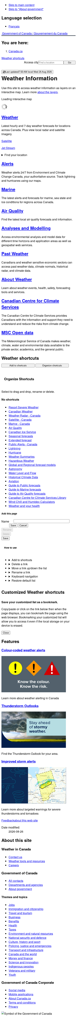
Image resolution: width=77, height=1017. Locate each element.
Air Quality (15, 428)
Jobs (12, 905)
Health (13, 925)
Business (14, 917)
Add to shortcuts (18, 365)
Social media (17, 990)
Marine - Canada (19, 424)
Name (5, 521)
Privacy (13, 1007)
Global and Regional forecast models (32, 465)
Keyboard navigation (25, 576)
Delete (6, 534)
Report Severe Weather (23, 407)
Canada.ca (16, 51)
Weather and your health (24, 506)
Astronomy (15, 469)
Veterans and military (22, 970)
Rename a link (21, 572)
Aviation (14, 481)
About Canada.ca (20, 998)
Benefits (14, 921)
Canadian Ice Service (22, 432)
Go (69, 62)
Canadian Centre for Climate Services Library (37, 498)
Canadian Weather (21, 411)
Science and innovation (23, 962)
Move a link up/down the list (29, 568)
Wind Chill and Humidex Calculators (32, 502)
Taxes (12, 929)
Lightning (14, 448)
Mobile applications (21, 994)
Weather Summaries (22, 456)
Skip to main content (21, 5)
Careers (14, 865)
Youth (12, 975)
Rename (7, 529)
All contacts (16, 881)
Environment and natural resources (31, 933)
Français (14, 26)
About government (20, 889)
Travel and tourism (20, 913)
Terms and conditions (22, 1002)
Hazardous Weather (21, 461)
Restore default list (23, 580)
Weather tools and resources (27, 861)
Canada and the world (23, 954)
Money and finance (21, 958)
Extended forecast (20, 440)
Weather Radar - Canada (24, 415)
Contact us (15, 857)
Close (6, 632)
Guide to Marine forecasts (25, 489)
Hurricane (15, 452)
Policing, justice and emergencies (30, 946)
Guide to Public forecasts (24, 485)
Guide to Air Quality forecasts (27, 493)
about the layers (47, 92)
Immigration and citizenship (26, 909)
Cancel (23, 525)
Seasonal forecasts (21, 436)
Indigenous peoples (21, 966)
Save (13, 525)
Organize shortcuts (52, 365)
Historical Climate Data (23, 477)
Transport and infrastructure (26, 950)
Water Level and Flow (22, 473)
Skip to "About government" (26, 9)
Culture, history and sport (24, 942)
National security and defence (27, 938)
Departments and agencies (26, 885)
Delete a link (20, 564)
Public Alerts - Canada (23, 444)
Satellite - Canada (20, 420)
